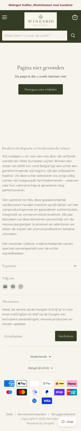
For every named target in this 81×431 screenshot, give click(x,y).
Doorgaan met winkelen (41, 89)
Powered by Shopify (40, 423)
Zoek (9, 414)
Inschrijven (66, 336)
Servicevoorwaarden (32, 414)
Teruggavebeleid (63, 414)
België (38, 368)
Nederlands (38, 356)
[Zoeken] (73, 36)
